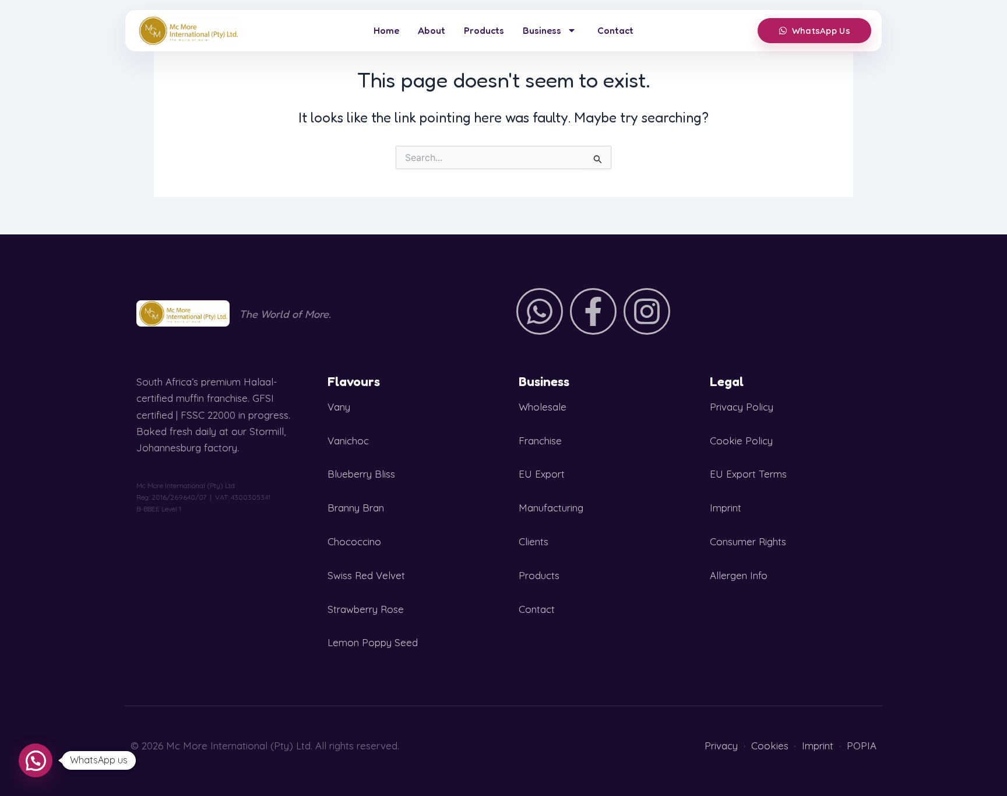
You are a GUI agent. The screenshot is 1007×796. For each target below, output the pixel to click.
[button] (35, 760)
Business (542, 30)
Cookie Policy (741, 440)
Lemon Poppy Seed (373, 642)
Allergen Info (738, 575)
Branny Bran (356, 508)
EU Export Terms (748, 474)
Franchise (540, 440)
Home (386, 30)
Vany (339, 407)
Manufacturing (551, 508)
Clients (533, 541)
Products (484, 30)
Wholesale (542, 407)
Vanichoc (348, 440)
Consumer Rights (748, 541)
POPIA (861, 745)
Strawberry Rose (366, 609)
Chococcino (354, 541)
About (431, 30)
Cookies (769, 745)
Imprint (725, 508)
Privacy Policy (741, 407)
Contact (615, 30)
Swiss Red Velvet (366, 575)
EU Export (542, 474)
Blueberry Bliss (361, 474)
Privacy (721, 745)
